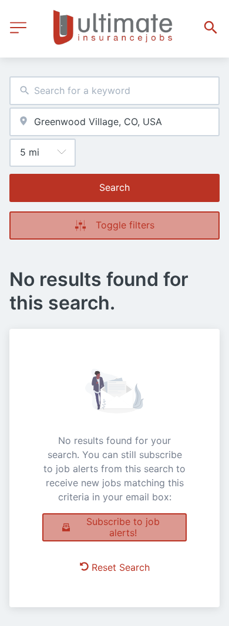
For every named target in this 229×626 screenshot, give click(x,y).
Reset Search (121, 567)
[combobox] (114, 90)
